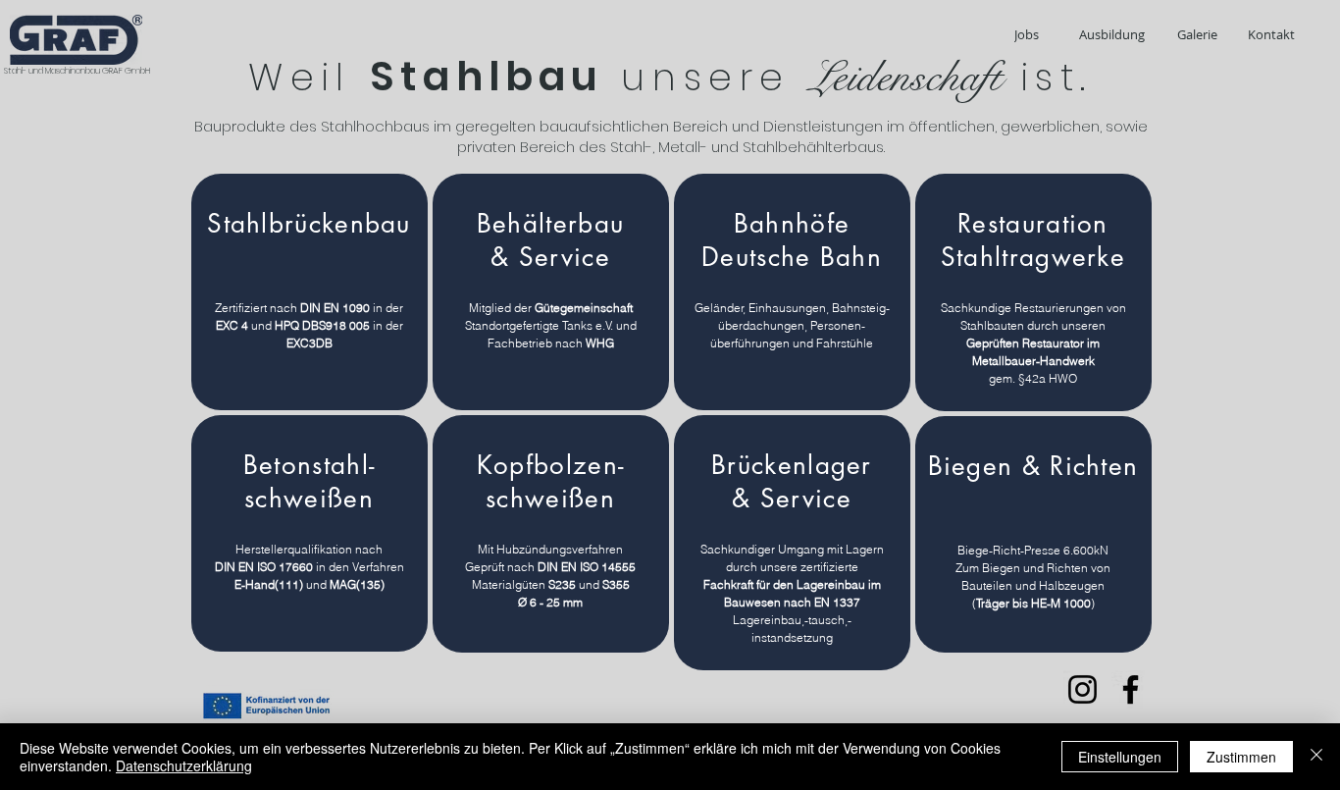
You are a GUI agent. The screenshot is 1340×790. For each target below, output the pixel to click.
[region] (309, 292)
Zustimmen (1241, 756)
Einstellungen (1119, 756)
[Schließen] (1316, 756)
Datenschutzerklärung (184, 765)
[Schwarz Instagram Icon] (1082, 689)
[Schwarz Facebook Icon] (1130, 689)
